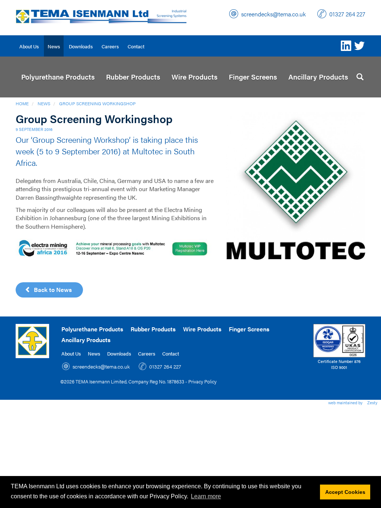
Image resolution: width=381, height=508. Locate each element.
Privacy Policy (202, 381)
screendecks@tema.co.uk (273, 14)
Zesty (372, 402)
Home (22, 103)
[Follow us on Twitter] (359, 46)
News (44, 103)
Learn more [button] (206, 496)
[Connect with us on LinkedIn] (346, 46)
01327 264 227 (347, 14)
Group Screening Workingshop (97, 103)
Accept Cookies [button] (345, 492)
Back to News (51, 289)
